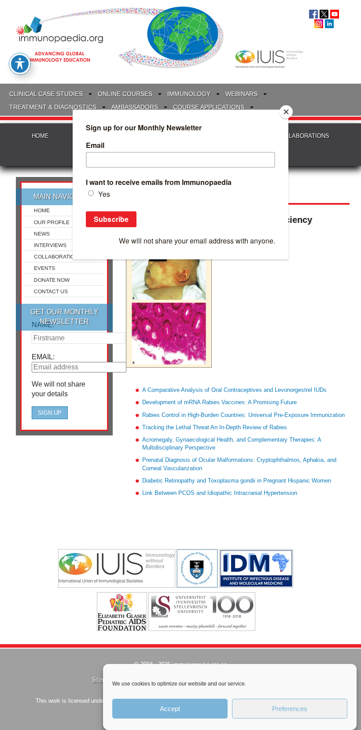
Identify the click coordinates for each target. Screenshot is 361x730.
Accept (170, 708)
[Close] (286, 111)
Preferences (289, 708)
